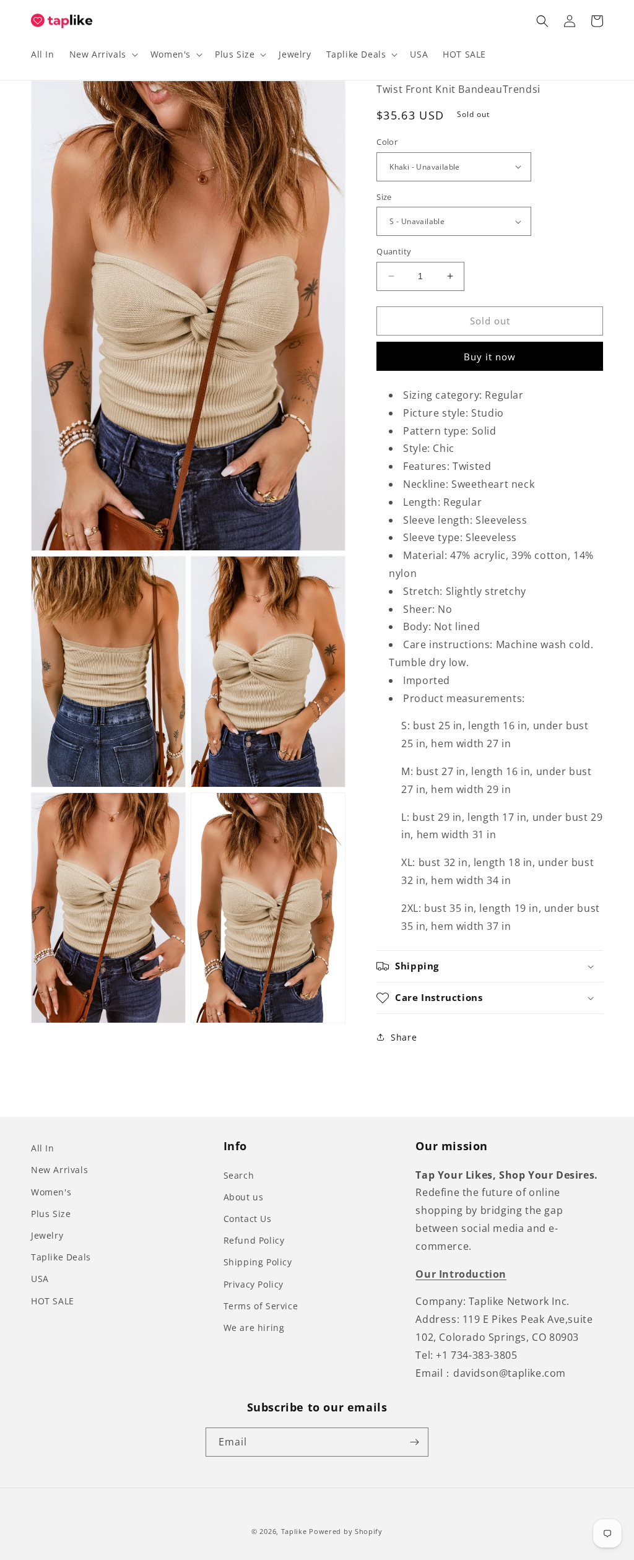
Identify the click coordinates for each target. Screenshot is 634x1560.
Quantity (393, 251)
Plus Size (51, 1214)
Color (386, 141)
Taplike (294, 1531)
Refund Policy (254, 1240)
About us (244, 1197)
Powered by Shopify (346, 1531)
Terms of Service (261, 1306)
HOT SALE (52, 1301)
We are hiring (254, 1327)
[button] (102, 54)
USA (40, 1279)
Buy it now (490, 356)
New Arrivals (59, 1170)
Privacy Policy (254, 1284)
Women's (51, 1192)
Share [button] (404, 1037)
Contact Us (248, 1218)
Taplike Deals (61, 1257)
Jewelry (47, 1235)
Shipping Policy (258, 1262)
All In (42, 1148)
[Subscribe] (414, 1442)
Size (384, 196)
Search (239, 1175)
